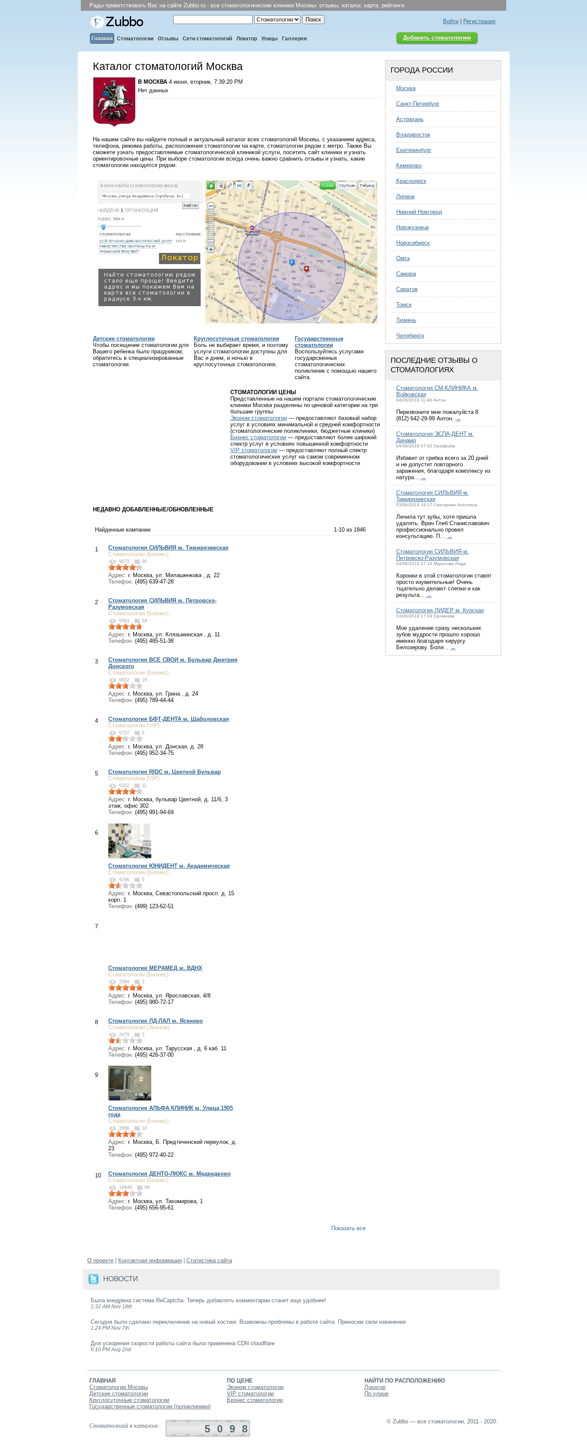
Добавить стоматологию (437, 37)
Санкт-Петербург (418, 103)
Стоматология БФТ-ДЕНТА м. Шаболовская (168, 719)
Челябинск (410, 335)
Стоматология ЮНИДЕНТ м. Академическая (169, 866)
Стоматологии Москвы (118, 1387)
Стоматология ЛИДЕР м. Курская (440, 610)
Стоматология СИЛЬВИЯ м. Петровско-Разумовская (432, 554)
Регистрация (479, 21)
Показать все (348, 1228)
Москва (406, 88)
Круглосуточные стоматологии (236, 338)
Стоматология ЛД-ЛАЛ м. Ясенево (155, 1021)
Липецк (405, 196)
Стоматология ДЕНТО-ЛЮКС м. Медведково (169, 1173)
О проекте (100, 1260)
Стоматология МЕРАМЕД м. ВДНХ (155, 968)
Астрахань (410, 119)
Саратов (407, 289)
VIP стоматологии (253, 450)
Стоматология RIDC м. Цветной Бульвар (164, 772)
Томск (404, 304)
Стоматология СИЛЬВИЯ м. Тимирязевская (168, 547)
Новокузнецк (412, 227)
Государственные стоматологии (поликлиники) (150, 1406)
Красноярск (411, 181)
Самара (406, 274)
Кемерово (409, 165)
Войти (451, 21)
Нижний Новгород (419, 212)
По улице (376, 1393)
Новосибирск (413, 243)
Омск (403, 258)
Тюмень (406, 320)
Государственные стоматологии (319, 341)
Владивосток (413, 134)
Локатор (374, 1387)
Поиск (313, 19)
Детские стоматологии (124, 338)
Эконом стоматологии (258, 418)
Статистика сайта (209, 1260)
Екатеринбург (413, 150)
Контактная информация (150, 1260)
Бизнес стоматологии (258, 437)
